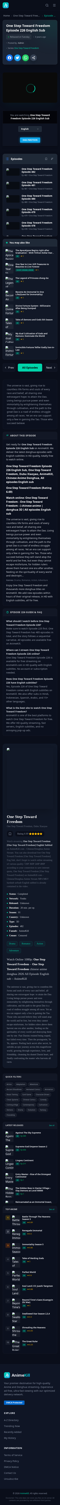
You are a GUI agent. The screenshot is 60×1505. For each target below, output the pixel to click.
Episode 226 (50, 15)
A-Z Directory (11, 1420)
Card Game (26, 1094)
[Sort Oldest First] (52, 159)
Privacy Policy (11, 1461)
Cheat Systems (12, 1099)
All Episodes (30, 367)
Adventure (34, 1084)
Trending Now (12, 1426)
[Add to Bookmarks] (10, 834)
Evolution (31, 1110)
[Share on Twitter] (17, 57)
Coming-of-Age (12, 1105)
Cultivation (43, 1105)
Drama (20, 1110)
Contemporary (28, 1105)
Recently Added (13, 1432)
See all (51, 1125)
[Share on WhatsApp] (25, 57)
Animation (49, 1089)
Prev (11, 367)
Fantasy (43, 1110)
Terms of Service (13, 1455)
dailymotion (30, 140)
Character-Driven (42, 1094)
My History (10, 1438)
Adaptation (20, 1084)
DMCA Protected (14, 1402)
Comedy (43, 1099)
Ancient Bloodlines (14, 1089)
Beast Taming (12, 1094)
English (25, 129)
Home (6, 15)
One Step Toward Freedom (27, 15)
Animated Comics (33, 1089)
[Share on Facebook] (9, 57)
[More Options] (33, 57)
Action (9, 1084)
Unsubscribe (11, 1478)
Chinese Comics (29, 1099)
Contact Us (10, 1472)
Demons (10, 1110)
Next (49, 367)
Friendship (11, 1115)
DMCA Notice (11, 1467)
